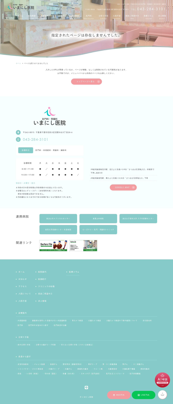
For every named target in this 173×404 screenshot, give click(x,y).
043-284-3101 (35, 139)
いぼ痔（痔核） (33, 373)
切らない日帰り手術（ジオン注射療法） (77, 345)
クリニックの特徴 (46, 286)
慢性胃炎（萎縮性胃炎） (73, 364)
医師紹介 (42, 279)
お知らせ (22, 279)
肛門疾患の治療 (60, 325)
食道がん (53, 364)
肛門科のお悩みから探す (38, 325)
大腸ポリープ (53, 369)
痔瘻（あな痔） (69, 373)
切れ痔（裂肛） (51, 373)
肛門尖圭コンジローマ (115, 373)
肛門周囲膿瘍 (135, 373)
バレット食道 (39, 364)
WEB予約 (120, 395)
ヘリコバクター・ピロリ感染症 (30, 369)
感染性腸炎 (145, 369)
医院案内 (42, 272)
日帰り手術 (103, 17)
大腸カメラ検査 (94, 320)
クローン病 (98, 369)
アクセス (22, 286)
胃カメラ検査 (77, 320)
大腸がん (68, 369)
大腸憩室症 (112, 369)
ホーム (20, 17)
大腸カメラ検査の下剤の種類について (121, 320)
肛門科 (89, 17)
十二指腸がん (138, 364)
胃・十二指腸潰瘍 (110, 364)
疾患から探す (59, 17)
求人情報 (162, 17)
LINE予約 (145, 395)
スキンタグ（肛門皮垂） (91, 373)
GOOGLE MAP (122, 187)
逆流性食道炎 (23, 364)
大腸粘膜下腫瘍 (128, 369)
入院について (24, 294)
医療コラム (149, 17)
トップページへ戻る (85, 81)
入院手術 (117, 17)
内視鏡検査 (74, 17)
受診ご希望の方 (132, 17)
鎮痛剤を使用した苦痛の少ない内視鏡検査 (49, 320)
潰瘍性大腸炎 (82, 369)
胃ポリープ (92, 364)
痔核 (19, 373)
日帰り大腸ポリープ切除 (46, 345)
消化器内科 (147, 320)
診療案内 (44, 17)
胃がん (125, 364)
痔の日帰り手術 (24, 345)
